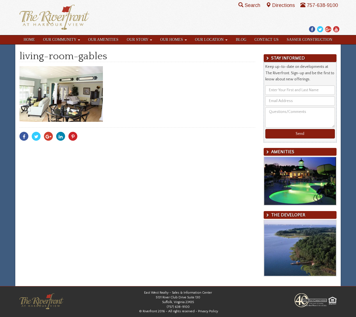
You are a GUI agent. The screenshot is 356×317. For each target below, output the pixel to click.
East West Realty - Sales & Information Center (178, 292)
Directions (284, 5)
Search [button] (253, 5)
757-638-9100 (322, 5)
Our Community (60, 40)
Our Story (138, 40)
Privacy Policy (208, 311)
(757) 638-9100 (178, 307)
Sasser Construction (309, 40)
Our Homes (172, 40)
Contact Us (266, 40)
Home (29, 40)
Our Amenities (103, 40)
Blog (241, 40)
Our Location (210, 40)
